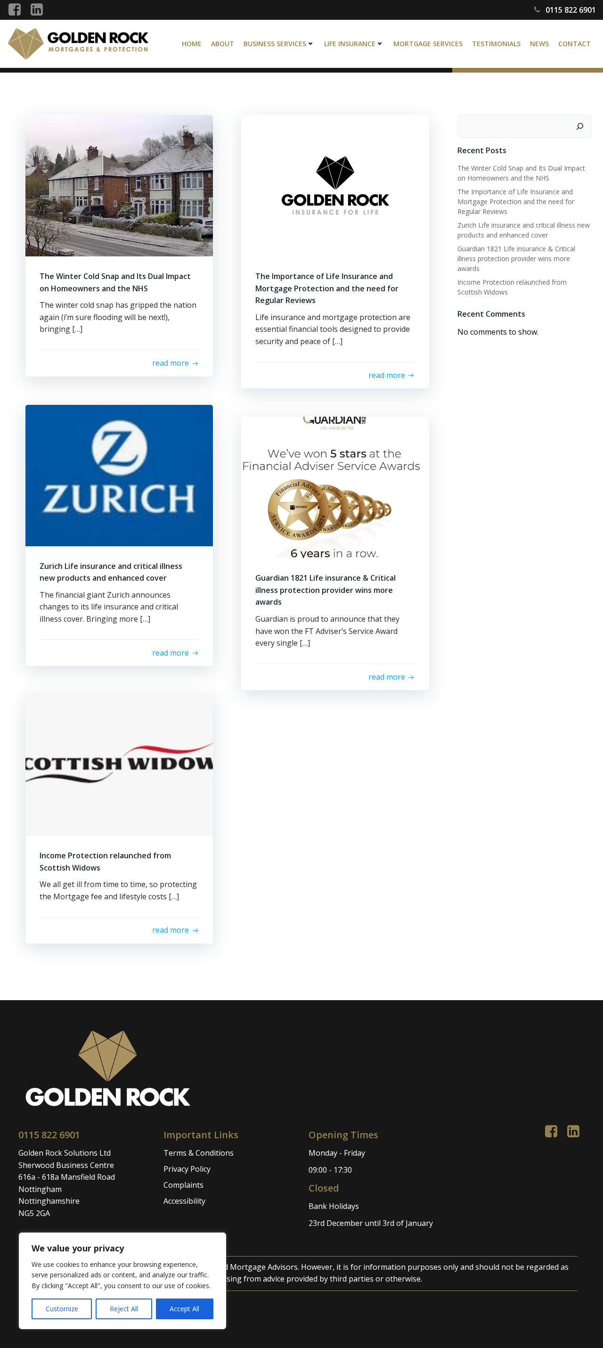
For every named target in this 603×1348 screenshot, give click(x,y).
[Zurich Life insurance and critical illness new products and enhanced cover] (119, 474)
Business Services (275, 43)
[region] (122, 1281)
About (222, 43)
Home (192, 43)
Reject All (124, 1308)
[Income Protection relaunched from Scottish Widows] (119, 764)
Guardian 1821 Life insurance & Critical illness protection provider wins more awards (516, 258)
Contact (574, 43)
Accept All (184, 1308)
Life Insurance (349, 43)
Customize (62, 1308)
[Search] (580, 126)
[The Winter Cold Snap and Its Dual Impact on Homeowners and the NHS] (119, 185)
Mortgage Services (428, 43)
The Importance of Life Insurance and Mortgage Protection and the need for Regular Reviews (515, 201)
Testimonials (496, 43)
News (539, 43)
